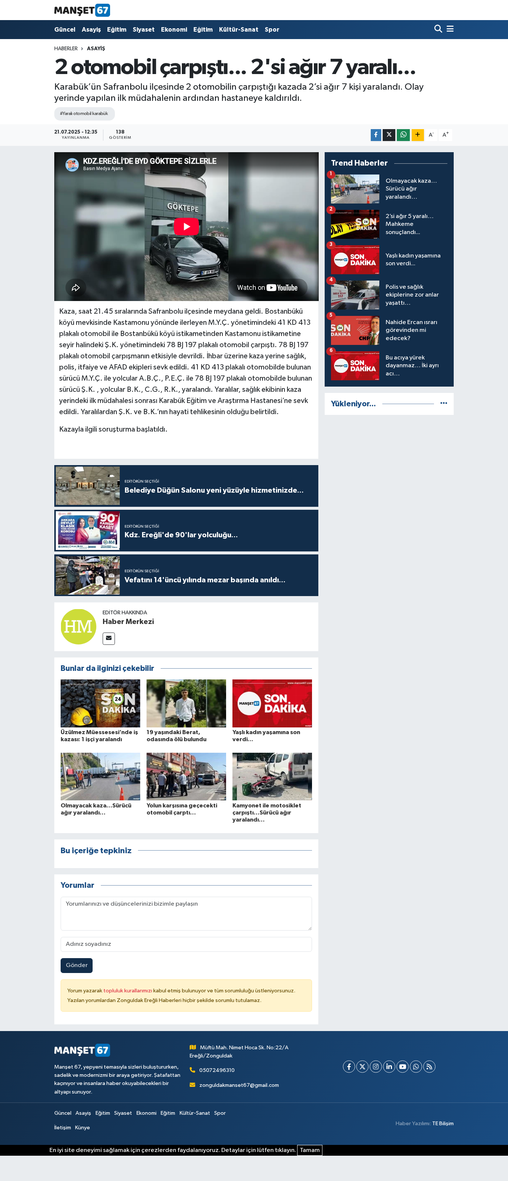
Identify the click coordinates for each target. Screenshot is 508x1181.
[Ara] (439, 30)
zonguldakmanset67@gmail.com (239, 1085)
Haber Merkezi (128, 621)
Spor (272, 29)
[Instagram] (376, 1066)
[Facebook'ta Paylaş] (376, 135)
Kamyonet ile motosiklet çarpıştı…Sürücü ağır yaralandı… (266, 813)
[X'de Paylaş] (389, 135)
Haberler (66, 48)
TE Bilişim (443, 1123)
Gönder (77, 965)
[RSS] (429, 1066)
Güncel (64, 29)
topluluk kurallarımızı (128, 990)
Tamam (310, 1150)
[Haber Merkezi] (78, 626)
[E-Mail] (109, 639)
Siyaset (144, 29)
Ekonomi (174, 29)
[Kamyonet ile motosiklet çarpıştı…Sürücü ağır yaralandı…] (272, 776)
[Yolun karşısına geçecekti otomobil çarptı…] (186, 776)
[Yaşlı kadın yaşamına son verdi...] (272, 703)
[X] (362, 1066)
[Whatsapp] (416, 1066)
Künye (82, 1127)
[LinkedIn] (389, 1066)
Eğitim (116, 29)
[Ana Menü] (449, 30)
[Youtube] (402, 1066)
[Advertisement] (389, 473)
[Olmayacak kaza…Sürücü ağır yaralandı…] (100, 776)
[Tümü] (443, 404)
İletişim (62, 1127)
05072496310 (217, 1070)
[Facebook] (349, 1066)
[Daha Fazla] (418, 135)
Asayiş (91, 29)
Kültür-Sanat (238, 29)
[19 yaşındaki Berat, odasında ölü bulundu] (186, 703)
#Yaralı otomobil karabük (84, 113)
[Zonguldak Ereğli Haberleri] (82, 10)
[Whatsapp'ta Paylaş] (403, 135)
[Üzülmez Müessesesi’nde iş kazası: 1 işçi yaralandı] (100, 703)
